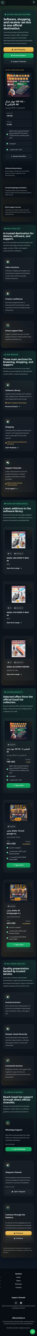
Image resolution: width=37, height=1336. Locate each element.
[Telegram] (21, 1303)
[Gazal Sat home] (2, 3)
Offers (18, 1281)
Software (18, 1284)
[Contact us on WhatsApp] (32, 1331)
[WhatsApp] (16, 1303)
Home (18, 1277)
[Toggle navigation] (34, 2)
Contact (19, 1287)
